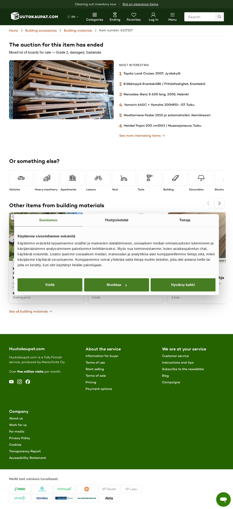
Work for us (18, 425)
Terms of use (95, 362)
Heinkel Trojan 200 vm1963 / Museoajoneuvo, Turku (162, 125)
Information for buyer (102, 356)
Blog (165, 376)
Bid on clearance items (140, 4)
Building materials (78, 30)
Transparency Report (25, 451)
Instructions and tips (178, 362)
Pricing (91, 382)
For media (16, 431)
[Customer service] (223, 499)
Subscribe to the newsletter (183, 369)
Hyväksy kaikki (183, 285)
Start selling (95, 369)
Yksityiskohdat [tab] (116, 220)
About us (16, 418)
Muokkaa (114, 285)
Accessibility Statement (27, 458)
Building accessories (41, 30)
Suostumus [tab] (48, 220)
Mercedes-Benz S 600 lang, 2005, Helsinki (156, 94)
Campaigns (171, 382)
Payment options (99, 389)
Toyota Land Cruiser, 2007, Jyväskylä (151, 73)
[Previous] (208, 203)
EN (73, 16)
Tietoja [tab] (184, 220)
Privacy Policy (19, 438)
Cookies (15, 445)
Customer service (175, 356)
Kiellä (50, 285)
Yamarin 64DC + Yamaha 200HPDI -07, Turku (159, 105)
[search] (219, 16)
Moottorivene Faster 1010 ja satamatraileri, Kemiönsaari (167, 115)
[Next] (219, 203)
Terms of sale (96, 376)
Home (13, 30)
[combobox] (204, 16)
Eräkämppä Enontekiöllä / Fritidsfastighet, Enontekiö (164, 84)
